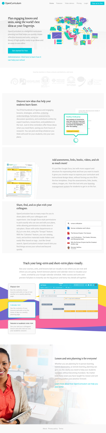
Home (51, 3)
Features (59, 3)
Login (86, 3)
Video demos (69, 3)
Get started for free (20, 51)
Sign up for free (97, 3)
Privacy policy (53, 429)
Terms (61, 429)
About (45, 429)
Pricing (79, 3)
